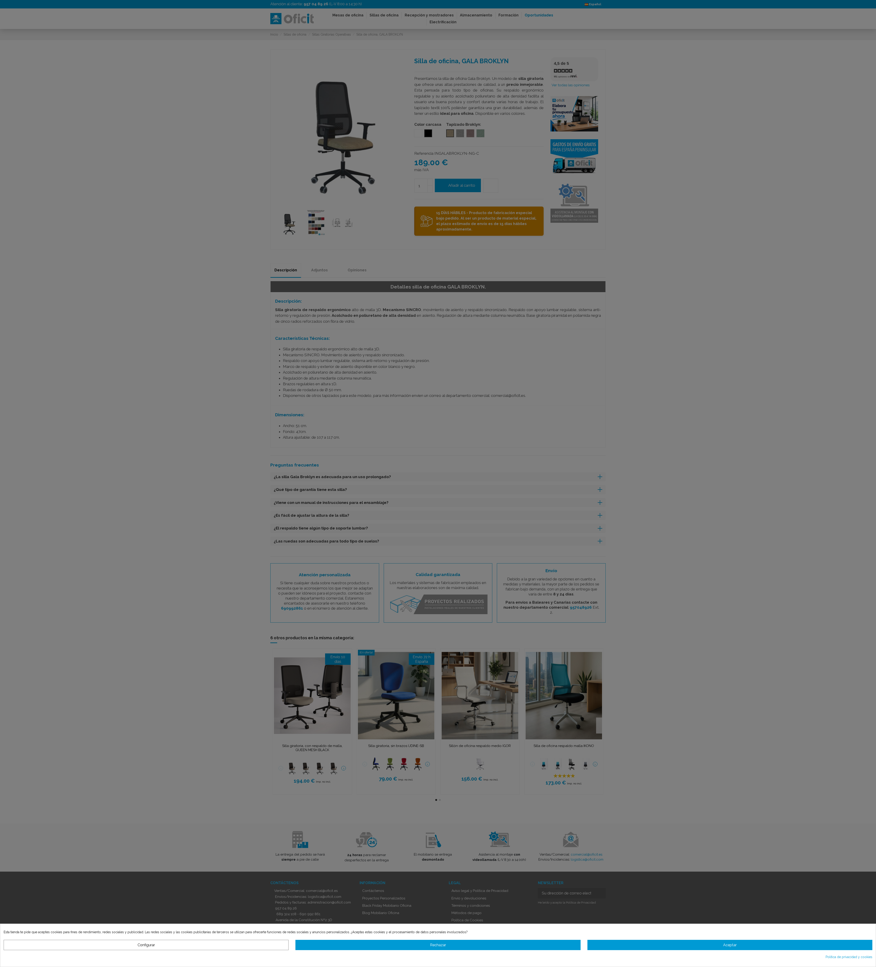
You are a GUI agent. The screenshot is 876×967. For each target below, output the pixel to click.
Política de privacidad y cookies (849, 957)
